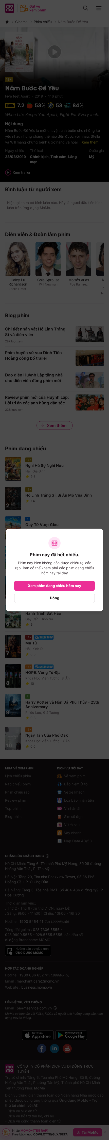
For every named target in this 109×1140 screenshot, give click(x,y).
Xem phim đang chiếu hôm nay (54, 585)
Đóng (54, 598)
